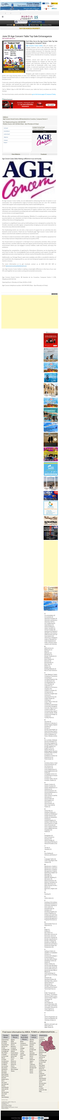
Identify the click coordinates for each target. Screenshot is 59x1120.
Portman (4, 1077)
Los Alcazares (5, 1061)
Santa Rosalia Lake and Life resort (5, 1089)
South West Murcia (15, 1036)
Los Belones (5, 1062)
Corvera (32, 1048)
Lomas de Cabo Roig (43, 1090)
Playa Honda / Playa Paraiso (5, 1075)
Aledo (12, 1041)
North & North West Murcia (24, 1037)
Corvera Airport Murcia (6, 1105)
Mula (21, 1056)
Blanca (31, 1046)
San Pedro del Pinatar (5, 1084)
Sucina (31, 1072)
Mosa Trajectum (32, 1063)
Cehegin (22, 1048)
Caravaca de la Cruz (24, 1045)
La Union (4, 1059)
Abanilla (32, 1039)
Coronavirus (4, 1104)
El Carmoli (4, 1043)
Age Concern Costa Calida (34, 45)
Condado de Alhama (14, 1050)
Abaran (31, 1041)
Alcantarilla (33, 1043)
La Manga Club (5, 1049)
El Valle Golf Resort (33, 1050)
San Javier (4, 1082)
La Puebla (4, 1054)
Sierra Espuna (14, 1069)
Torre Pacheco (5, 1097)
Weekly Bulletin (5, 1108)
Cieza (21, 1050)
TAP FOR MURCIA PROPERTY (29, 28)
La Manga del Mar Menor (5, 1052)
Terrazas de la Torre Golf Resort (5, 1094)
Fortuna (22, 1051)
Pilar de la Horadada (4, 1071)
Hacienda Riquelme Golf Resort (33, 1054)
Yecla (21, 1058)
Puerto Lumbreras (13, 1066)
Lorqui (31, 1058)
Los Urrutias (5, 1066)
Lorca (12, 1059)
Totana (12, 1071)
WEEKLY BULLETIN (25, 13)
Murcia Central (33, 1036)
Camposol (13, 1048)
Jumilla (22, 1053)
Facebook (44, 154)
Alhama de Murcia (13, 1043)
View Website (16, 154)
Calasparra (23, 1043)
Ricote (31, 1071)
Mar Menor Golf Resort (4, 1068)
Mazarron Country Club (42, 1069)
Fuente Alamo (14, 1053)
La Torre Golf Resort (5, 1056)
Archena (32, 1044)
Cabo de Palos (5, 1039)
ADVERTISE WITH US (15, 13)
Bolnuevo (13, 1046)
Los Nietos (4, 1064)
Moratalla (22, 1055)
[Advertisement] (29, 312)
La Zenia (41, 1088)
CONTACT (8, 13)
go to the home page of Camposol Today (44, 94)
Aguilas (13, 1039)
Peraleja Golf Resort (33, 1068)
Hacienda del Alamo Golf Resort (14, 1056)
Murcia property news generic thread (10, 1107)
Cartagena (4, 1041)
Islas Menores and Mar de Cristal (5, 1046)
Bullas (22, 1041)
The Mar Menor (5, 1036)
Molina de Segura (32, 1060)
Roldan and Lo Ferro (5, 1080)
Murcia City (33, 1066)
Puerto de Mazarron (13, 1063)
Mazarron (13, 1061)
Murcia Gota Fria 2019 (6, 1106)
